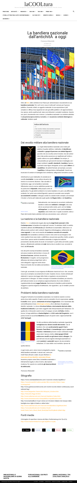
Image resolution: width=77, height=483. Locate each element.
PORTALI (70, 481)
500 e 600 (31, 11)
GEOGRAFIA (6, 18)
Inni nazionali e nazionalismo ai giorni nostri (13, 476)
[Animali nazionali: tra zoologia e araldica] (63, 455)
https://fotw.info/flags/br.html (31, 394)
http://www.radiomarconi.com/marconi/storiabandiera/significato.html (44, 405)
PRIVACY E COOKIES (56, 481)
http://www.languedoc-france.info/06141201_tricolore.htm (40, 391)
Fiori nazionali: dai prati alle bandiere (38, 475)
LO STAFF (36, 481)
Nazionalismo (47, 45)
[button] (73, 11)
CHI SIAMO (41, 481)
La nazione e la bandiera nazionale (45, 131)
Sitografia (38, 135)
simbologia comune (43, 304)
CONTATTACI (48, 481)
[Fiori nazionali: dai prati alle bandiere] (38, 455)
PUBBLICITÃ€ (64, 481)
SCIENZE (65, 15)
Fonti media (38, 137)
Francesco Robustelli (47, 41)
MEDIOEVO (23, 11)
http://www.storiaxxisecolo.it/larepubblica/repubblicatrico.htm (41, 398)
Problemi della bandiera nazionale (45, 133)
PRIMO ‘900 (49, 11)
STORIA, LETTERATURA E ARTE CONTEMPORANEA (16, 15)
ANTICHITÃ (14, 11)
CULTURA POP (36, 15)
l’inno (27, 223)
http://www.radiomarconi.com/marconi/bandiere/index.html (40, 396)
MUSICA (58, 15)
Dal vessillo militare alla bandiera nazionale (47, 129)
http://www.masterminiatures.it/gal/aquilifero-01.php (38, 421)
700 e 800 (40, 11)
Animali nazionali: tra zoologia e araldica (61, 475)
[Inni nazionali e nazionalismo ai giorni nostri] (13, 455)
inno (27, 103)
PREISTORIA (6, 11)
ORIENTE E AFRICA (48, 15)
